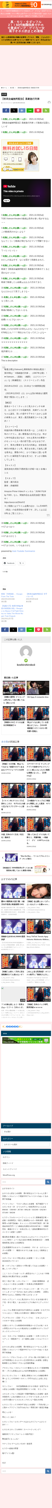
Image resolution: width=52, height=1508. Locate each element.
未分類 (4, 94)
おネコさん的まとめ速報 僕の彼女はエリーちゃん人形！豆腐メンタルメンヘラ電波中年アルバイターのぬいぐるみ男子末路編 (25, 1196)
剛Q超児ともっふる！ (11, 1439)
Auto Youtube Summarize (23, 551)
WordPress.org (9, 1175)
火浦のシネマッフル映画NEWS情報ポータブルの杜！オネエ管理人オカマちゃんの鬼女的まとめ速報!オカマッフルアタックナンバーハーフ (25, 1328)
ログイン (6, 1157)
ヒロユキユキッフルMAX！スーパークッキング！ (21, 1429)
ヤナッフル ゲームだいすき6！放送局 (17, 1444)
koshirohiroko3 (26, 665)
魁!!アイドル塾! (8, 1453)
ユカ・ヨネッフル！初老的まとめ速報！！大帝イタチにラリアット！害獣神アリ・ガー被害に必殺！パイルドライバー (25, 1339)
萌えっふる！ (7, 1412)
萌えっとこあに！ (9, 1417)
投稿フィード (8, 1163)
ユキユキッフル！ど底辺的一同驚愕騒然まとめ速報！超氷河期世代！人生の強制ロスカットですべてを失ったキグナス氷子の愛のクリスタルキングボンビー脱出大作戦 (25, 1397)
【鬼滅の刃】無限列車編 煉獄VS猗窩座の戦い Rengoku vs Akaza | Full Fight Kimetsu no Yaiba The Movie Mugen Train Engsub (12, 611)
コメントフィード (10, 1169)
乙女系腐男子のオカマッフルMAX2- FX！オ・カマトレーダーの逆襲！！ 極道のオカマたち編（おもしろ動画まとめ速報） (25, 1250)
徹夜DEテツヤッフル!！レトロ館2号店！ (18, 1434)
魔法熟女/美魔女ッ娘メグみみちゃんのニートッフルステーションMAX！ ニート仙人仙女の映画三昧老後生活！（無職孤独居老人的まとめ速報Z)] (25, 1240)
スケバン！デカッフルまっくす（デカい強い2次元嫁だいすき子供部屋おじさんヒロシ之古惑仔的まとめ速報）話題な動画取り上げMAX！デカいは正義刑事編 (25, 1360)
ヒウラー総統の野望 (10, 1448)
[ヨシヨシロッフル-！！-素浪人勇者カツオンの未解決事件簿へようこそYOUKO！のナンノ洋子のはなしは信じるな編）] (25, 1378)
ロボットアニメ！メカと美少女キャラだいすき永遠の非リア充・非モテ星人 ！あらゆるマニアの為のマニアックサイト (25, 1302)
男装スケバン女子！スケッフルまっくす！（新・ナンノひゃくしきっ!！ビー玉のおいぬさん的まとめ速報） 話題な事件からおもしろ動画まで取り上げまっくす (25, 1292)
